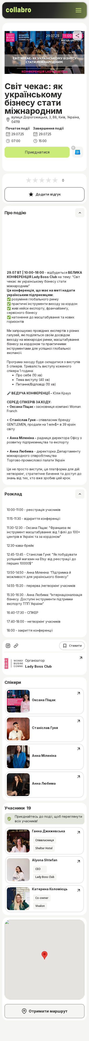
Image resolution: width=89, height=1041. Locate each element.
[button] (44, 955)
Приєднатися (37, 152)
